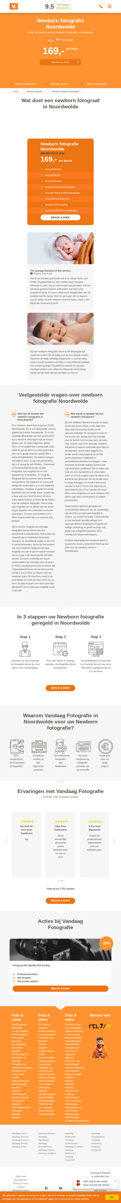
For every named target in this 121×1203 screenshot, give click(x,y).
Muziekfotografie (46, 1101)
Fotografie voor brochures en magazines (72, 1051)
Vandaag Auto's (19, 1133)
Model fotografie (46, 1097)
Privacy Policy (20, 1183)
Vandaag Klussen (20, 1136)
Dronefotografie (19, 1044)
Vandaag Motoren (46, 1133)
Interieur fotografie (47, 1077)
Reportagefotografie (21, 1107)
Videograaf (17, 1110)
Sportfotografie (72, 1114)
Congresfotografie (46, 1034)
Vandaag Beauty (20, 1143)
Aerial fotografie (19, 1024)
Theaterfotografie (46, 1114)
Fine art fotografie (46, 1057)
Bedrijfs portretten (46, 1031)
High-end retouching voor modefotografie (72, 1060)
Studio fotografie (46, 1110)
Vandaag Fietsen (46, 1150)
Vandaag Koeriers (20, 1140)
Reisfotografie (71, 1104)
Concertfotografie (73, 1028)
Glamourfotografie (20, 1081)
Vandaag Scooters (74, 1146)
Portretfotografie (19, 1094)
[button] (6, 841)
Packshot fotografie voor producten (72, 1090)
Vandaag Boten (19, 1146)
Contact (21, 1187)
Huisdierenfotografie (74, 1067)
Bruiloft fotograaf (19, 1034)
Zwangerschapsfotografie (77, 1120)
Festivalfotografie (73, 1041)
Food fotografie (72, 1044)
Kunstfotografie (72, 1071)
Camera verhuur (73, 1024)
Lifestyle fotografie (47, 1094)
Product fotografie (20, 1097)
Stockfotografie (72, 1117)
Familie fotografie (20, 1054)
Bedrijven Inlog (21, 1190)
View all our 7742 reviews (61, 889)
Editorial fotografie (73, 1037)
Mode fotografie (19, 1084)
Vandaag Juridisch (47, 1153)
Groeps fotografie (46, 1074)
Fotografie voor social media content (19, 1074)
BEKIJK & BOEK (60, 217)
